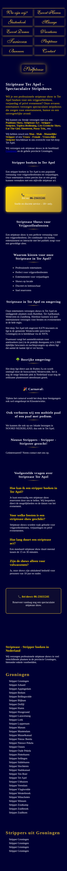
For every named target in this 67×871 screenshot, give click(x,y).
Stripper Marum (17, 727)
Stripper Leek (16, 719)
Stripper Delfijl (16, 704)
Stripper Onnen (17, 746)
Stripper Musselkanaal (20, 735)
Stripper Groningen (19, 681)
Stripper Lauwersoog (20, 716)
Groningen (11, 151)
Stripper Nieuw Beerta (20, 739)
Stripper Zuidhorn (18, 812)
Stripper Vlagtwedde (19, 789)
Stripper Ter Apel (18, 777)
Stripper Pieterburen (19, 754)
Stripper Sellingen (18, 758)
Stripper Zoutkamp (18, 804)
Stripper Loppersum (19, 723)
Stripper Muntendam (19, 731)
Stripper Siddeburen (19, 762)
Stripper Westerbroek (20, 793)
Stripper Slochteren (19, 766)
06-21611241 (37, 198)
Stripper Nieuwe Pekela (21, 743)
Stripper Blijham (17, 700)
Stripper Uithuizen (18, 781)
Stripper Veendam (18, 785)
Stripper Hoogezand (19, 712)
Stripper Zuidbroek (18, 808)
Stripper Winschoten (19, 797)
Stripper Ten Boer (18, 774)
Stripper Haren (16, 708)
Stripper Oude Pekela (20, 750)
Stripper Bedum (17, 692)
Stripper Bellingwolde (20, 696)
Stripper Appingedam (20, 688)
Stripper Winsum (17, 801)
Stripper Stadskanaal (19, 770)
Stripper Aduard (17, 685)
